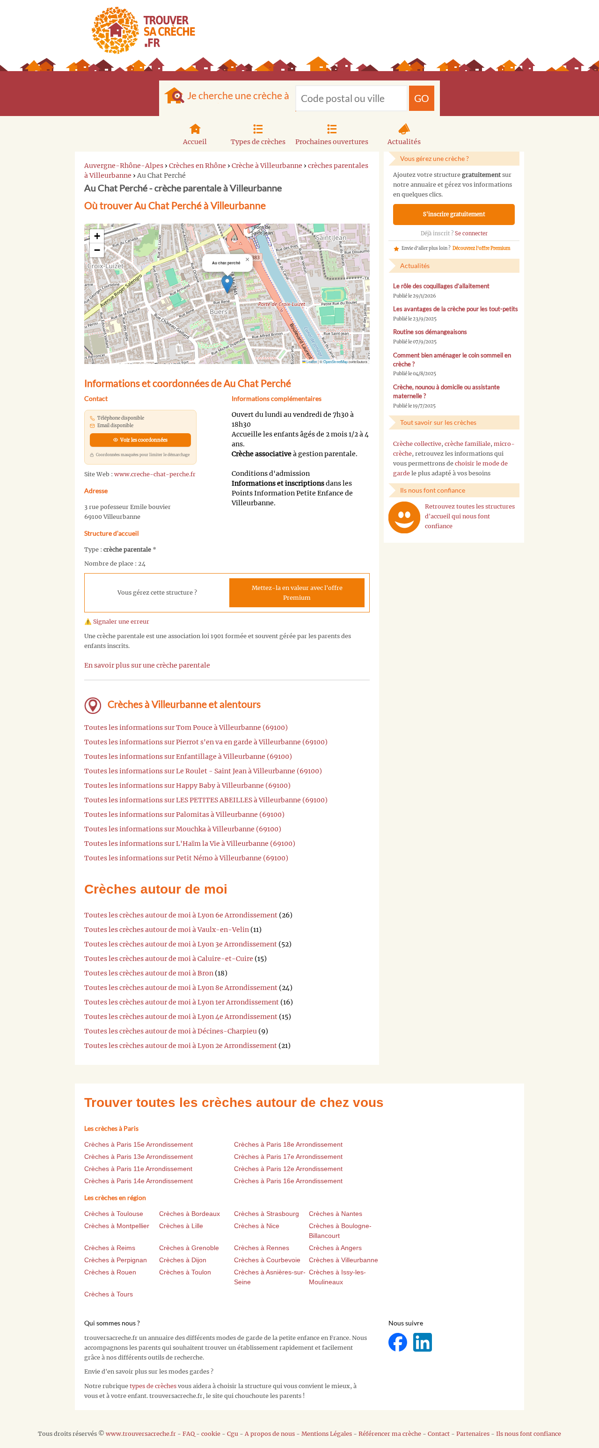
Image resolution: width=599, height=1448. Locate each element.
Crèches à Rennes (261, 1248)
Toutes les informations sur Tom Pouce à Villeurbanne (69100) (186, 727)
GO (421, 98)
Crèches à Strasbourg (266, 1213)
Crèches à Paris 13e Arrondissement (138, 1156)
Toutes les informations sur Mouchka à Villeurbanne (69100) (182, 829)
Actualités (404, 142)
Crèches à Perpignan (115, 1260)
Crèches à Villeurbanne (343, 1260)
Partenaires (472, 1433)
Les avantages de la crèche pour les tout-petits (455, 309)
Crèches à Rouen (110, 1272)
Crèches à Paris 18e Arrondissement (288, 1144)
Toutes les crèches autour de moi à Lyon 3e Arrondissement (180, 944)
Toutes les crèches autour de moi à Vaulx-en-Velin (166, 929)
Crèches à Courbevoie (267, 1260)
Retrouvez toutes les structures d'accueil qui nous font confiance (470, 516)
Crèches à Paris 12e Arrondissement (288, 1168)
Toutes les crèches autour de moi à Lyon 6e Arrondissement (181, 915)
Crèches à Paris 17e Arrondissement (288, 1156)
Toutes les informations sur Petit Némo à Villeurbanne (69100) (186, 858)
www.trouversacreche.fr (141, 1433)
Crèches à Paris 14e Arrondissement (138, 1181)
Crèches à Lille (181, 1226)
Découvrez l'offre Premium (481, 248)
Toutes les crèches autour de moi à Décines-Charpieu (170, 1031)
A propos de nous (270, 1433)
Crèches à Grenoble (189, 1248)
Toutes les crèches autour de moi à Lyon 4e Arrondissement (181, 1016)
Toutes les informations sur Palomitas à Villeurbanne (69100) (184, 814)
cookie (210, 1433)
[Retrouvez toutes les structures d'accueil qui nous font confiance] (404, 517)
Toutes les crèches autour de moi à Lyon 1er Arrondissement (181, 1002)
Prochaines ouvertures (331, 142)
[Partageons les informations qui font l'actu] (398, 1341)
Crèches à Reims (109, 1248)
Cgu (232, 1433)
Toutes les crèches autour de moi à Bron (148, 973)
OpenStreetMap (335, 361)
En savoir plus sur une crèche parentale (147, 665)
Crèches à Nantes (335, 1213)
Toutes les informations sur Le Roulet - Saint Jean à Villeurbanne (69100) (203, 771)
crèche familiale (467, 443)
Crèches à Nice (256, 1226)
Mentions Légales (326, 1433)
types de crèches (153, 1386)
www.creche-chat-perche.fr (155, 474)
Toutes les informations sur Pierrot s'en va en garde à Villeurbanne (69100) (206, 742)
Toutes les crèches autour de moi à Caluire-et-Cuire (168, 958)
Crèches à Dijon (182, 1260)
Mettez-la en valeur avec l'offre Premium (297, 592)
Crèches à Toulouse (113, 1213)
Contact (439, 1433)
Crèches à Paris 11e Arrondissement (138, 1168)
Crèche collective (417, 443)
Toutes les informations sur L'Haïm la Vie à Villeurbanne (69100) (189, 843)
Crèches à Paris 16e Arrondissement (288, 1181)
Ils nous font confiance (528, 1433)
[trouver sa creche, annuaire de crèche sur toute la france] (139, 30)
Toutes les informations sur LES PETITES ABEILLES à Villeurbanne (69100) (206, 800)
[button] (227, 284)
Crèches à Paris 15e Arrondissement (138, 1144)
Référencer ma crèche (389, 1433)
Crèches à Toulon (185, 1272)
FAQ (189, 1433)
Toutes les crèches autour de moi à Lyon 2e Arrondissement (180, 1045)
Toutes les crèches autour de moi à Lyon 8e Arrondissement (181, 987)
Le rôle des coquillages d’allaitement (441, 286)
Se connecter (471, 233)
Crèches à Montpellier (116, 1226)
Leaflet (311, 361)
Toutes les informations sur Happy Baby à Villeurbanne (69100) (187, 785)
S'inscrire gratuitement (454, 214)
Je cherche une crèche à (238, 95)
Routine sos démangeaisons (430, 331)
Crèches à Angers (335, 1248)
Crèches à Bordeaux (189, 1213)
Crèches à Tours (108, 1294)
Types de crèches (258, 142)
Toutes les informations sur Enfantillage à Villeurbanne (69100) (188, 756)
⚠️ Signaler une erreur (116, 621)
